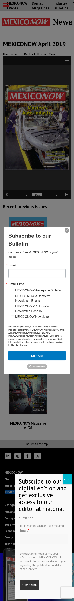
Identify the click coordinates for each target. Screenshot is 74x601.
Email (25, 530)
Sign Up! (37, 355)
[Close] (67, 230)
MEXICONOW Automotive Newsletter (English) (32, 298)
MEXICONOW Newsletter (32, 316)
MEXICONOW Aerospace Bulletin (38, 290)
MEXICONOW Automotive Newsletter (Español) (32, 308)
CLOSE (67, 479)
